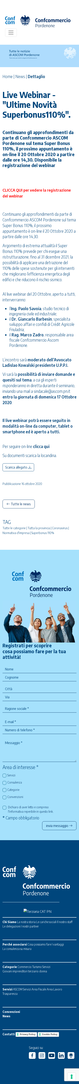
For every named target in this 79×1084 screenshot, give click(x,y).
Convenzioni (15, 797)
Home (8, 76)
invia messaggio (57, 826)
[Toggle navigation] (11, 32)
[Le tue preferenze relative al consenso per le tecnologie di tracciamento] (72, 1077)
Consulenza (14, 782)
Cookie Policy (49, 1034)
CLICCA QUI (13, 190)
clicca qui (41, 446)
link (50, 811)
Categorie (13, 789)
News (20, 76)
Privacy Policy (27, 1034)
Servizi (11, 775)
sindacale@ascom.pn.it (52, 391)
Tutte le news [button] (20, 504)
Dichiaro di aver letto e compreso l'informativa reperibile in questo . (31, 809)
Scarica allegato (16, 467)
